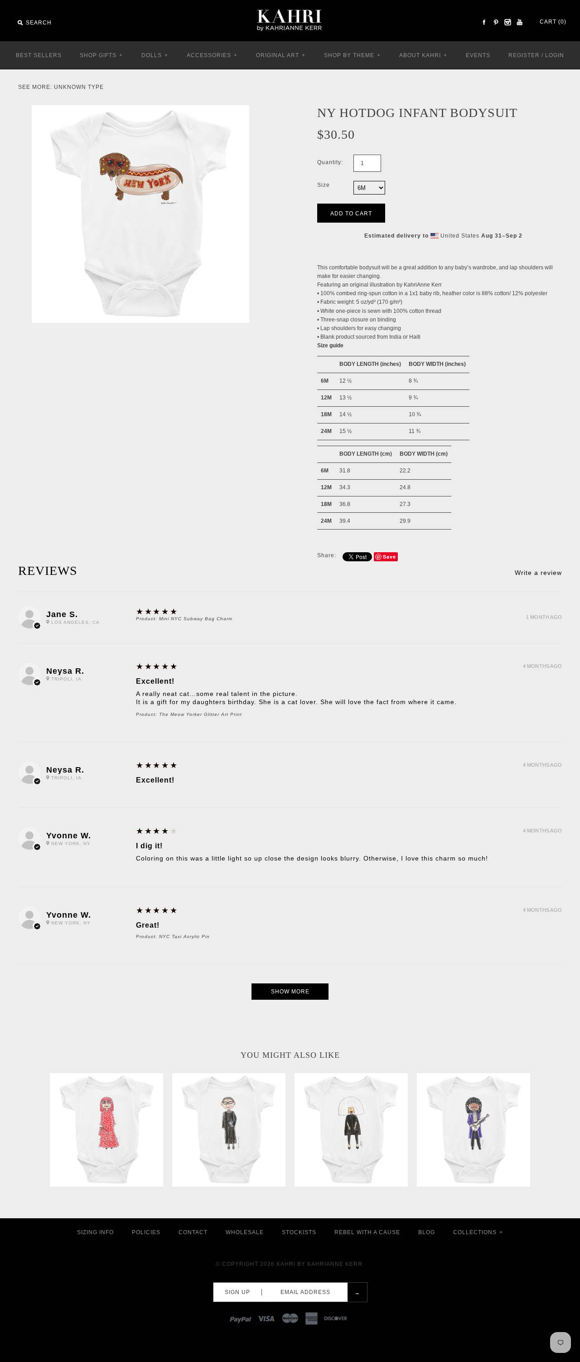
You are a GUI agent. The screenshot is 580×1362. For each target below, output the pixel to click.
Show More (290, 991)
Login (554, 55)
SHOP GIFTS (101, 55)
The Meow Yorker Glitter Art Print (200, 714)
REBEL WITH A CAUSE (367, 1232)
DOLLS (154, 55)
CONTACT (193, 1232)
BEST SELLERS (39, 55)
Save (389, 556)
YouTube (519, 22)
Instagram (507, 22)
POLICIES (146, 1232)
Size (323, 185)
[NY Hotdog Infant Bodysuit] (140, 109)
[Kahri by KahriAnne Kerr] (290, 6)
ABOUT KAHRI (423, 55)
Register (524, 55)
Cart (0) (553, 22)
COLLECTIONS (478, 1232)
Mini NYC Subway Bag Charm (195, 618)
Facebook (484, 22)
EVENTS (478, 55)
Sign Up (237, 1292)
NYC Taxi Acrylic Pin (184, 936)
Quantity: (330, 162)
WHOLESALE (245, 1232)
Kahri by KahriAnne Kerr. (320, 1264)
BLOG (426, 1232)
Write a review (538, 572)
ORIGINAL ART (280, 55)
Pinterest (496, 22)
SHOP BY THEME (352, 55)
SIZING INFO (95, 1232)
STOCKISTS (299, 1232)
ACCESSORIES (212, 55)
